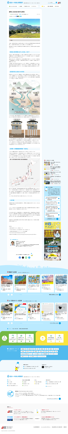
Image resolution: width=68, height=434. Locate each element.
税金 (22, 353)
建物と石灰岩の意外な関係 (23, 328)
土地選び (21, 6)
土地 (11, 317)
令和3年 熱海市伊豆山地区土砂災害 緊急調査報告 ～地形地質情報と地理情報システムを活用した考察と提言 (52, 207)
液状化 (55, 198)
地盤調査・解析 (49, 198)
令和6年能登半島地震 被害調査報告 (51, 197)
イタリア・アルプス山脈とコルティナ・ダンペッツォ (61, 285)
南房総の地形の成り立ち (46, 285)
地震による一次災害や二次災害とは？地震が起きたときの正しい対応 (51, 202)
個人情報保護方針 (37, 426)
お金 (52, 351)
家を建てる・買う (27, 6)
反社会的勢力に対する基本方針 (57, 426)
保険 (56, 351)
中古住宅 (48, 318)
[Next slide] (12, 295)
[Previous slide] (8, 295)
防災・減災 (57, 6)
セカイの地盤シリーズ (60, 290)
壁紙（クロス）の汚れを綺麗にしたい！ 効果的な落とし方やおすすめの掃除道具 (55, 167)
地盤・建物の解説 (50, 6)
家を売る (27, 351)
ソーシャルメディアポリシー (46, 426)
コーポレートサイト (18, 409)
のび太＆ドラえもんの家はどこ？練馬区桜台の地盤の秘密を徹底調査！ (20, 314)
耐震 (45, 351)
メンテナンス (34, 6)
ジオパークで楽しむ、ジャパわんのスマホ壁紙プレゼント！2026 (33, 285)
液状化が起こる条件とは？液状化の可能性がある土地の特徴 (6, 314)
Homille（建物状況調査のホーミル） (48, 417)
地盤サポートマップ (54, 204)
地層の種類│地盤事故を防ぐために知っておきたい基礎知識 (6, 285)
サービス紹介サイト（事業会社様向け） (21, 417)
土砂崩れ (53, 210)
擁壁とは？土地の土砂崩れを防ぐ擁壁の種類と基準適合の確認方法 (55, 181)
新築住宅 (4, 290)
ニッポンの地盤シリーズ (24, 14)
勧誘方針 (65, 426)
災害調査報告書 (49, 199)
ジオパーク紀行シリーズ (53, 353)
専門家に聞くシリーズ (46, 287)
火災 (49, 204)
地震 (53, 198)
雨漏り (49, 351)
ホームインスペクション (47, 319)
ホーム (10, 328)
